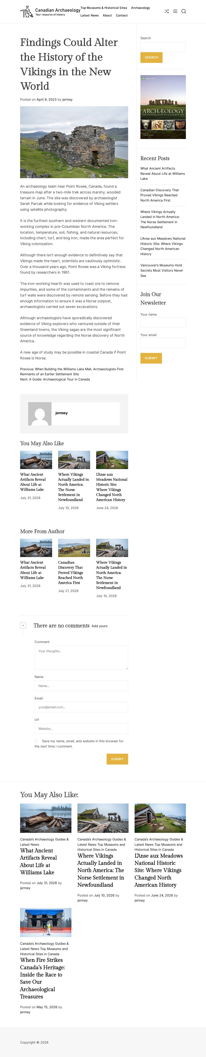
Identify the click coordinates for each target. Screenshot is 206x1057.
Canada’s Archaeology (37, 839)
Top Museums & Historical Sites (103, 8)
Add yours (99, 626)
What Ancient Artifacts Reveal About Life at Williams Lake (162, 173)
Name (39, 677)
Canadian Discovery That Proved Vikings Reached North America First (70, 572)
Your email (148, 335)
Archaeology (140, 8)
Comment (42, 642)
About (107, 15)
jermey (67, 99)
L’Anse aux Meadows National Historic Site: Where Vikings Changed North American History (159, 870)
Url (37, 720)
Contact (122, 15)
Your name (148, 314)
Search (145, 38)
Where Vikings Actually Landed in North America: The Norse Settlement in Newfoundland (100, 870)
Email (39, 698)
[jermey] (40, 413)
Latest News (89, 15)
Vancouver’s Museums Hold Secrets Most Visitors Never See (161, 270)
